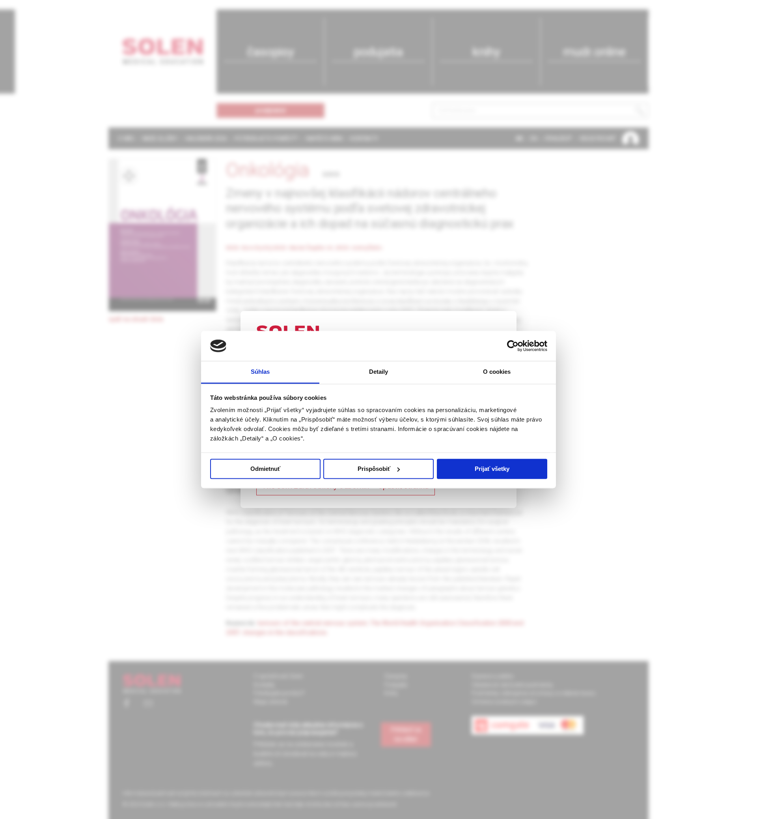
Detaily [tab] (378, 372)
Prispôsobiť (374, 468)
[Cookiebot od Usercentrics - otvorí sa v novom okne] (512, 346)
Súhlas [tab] (260, 372)
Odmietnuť (265, 468)
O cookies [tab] (497, 372)
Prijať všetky (492, 468)
